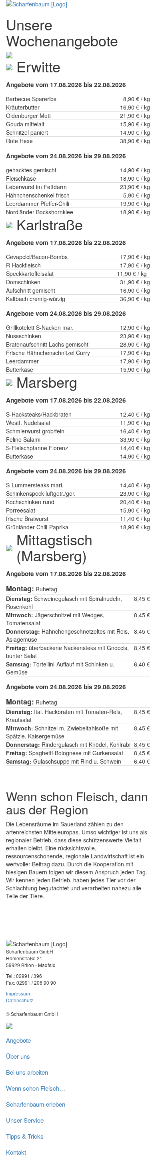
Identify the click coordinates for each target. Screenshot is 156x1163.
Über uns (18, 1056)
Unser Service (25, 1120)
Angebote (18, 1040)
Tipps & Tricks (25, 1136)
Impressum (18, 993)
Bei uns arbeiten (27, 1072)
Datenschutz (19, 1000)
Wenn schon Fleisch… (35, 1088)
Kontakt (16, 1152)
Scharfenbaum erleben (35, 1104)
